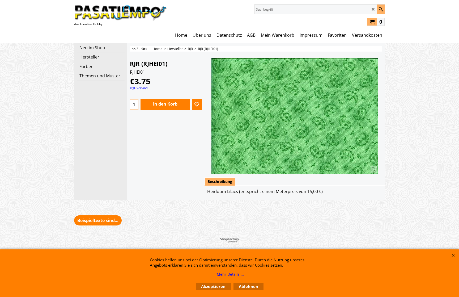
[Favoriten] (197, 104)
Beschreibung (219, 181)
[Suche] (381, 9)
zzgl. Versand (139, 88)
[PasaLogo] (120, 12)
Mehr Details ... (230, 274)
